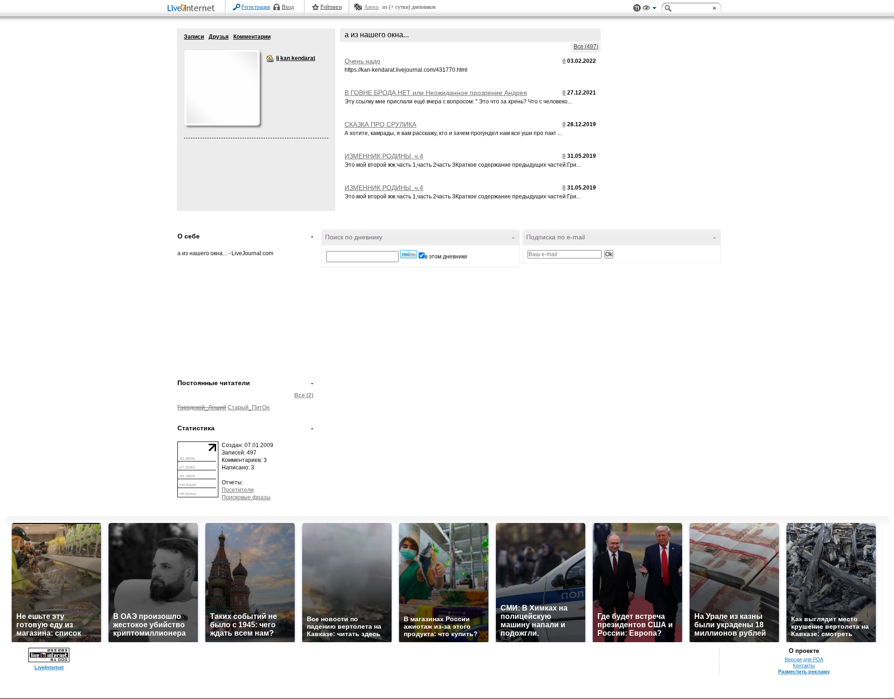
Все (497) (586, 46)
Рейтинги (331, 7)
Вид (650, 9)
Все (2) (303, 395)
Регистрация (255, 7)
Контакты (804, 665)
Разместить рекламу (804, 671)
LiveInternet (193, 9)
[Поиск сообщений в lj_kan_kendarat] (408, 254)
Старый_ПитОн (249, 407)
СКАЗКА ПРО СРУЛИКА (380, 124)
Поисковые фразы (246, 497)
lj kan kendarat (270, 58)
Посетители (238, 490)
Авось (371, 7)
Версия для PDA (804, 659)
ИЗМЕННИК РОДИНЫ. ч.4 (384, 156)
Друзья (219, 37)
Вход (288, 7)
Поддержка (637, 8)
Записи (194, 37)
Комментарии (252, 37)
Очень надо (362, 61)
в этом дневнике (446, 256)
